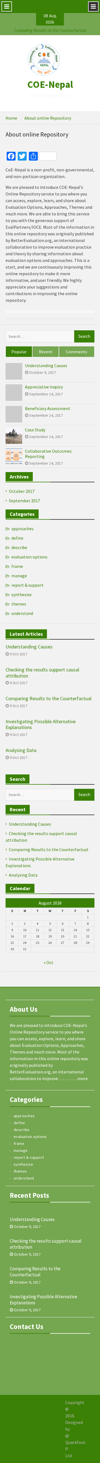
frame (17, 566)
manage (19, 575)
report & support (27, 585)
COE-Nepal (50, 84)
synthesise (21, 594)
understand (22, 613)
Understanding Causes (50, 32)
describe (19, 547)
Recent (45, 351)
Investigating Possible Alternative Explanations (41, 724)
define (17, 538)
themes (18, 604)
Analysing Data (21, 750)
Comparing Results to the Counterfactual (48, 699)
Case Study (35, 429)
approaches (22, 528)
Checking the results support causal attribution (42, 673)
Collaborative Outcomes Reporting (48, 454)
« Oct (48, 962)
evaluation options (29, 557)
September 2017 (24, 500)
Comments (76, 351)
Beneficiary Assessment (47, 408)
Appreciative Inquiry (44, 387)
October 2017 (21, 491)
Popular (19, 351)
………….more (73, 1078)
